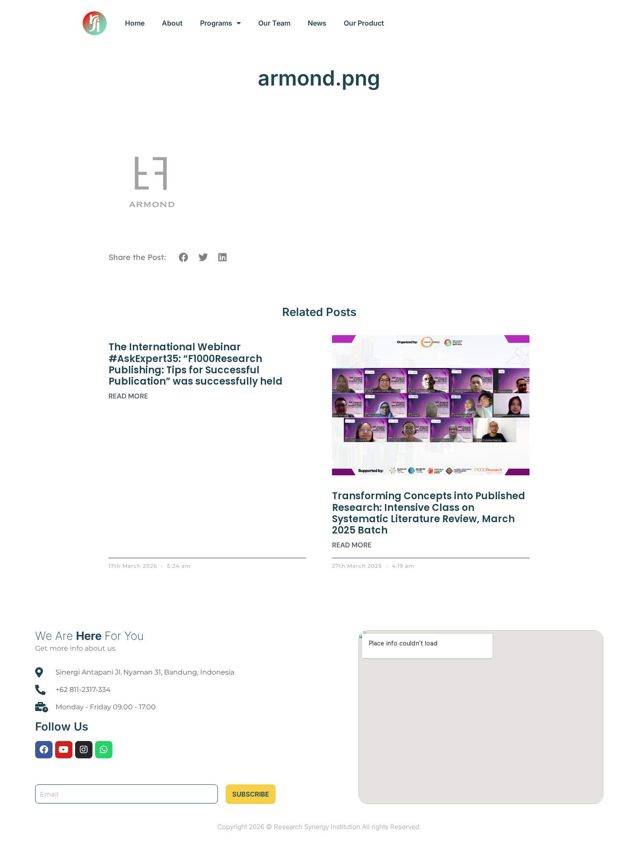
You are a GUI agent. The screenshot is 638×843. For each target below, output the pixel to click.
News (317, 23)
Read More (128, 396)
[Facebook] (44, 749)
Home (135, 23)
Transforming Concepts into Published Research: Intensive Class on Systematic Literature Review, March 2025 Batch (428, 513)
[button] (184, 258)
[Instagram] (83, 749)
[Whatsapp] (103, 749)
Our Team (274, 23)
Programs (216, 23)
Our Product (364, 23)
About (172, 23)
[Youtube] (63, 749)
